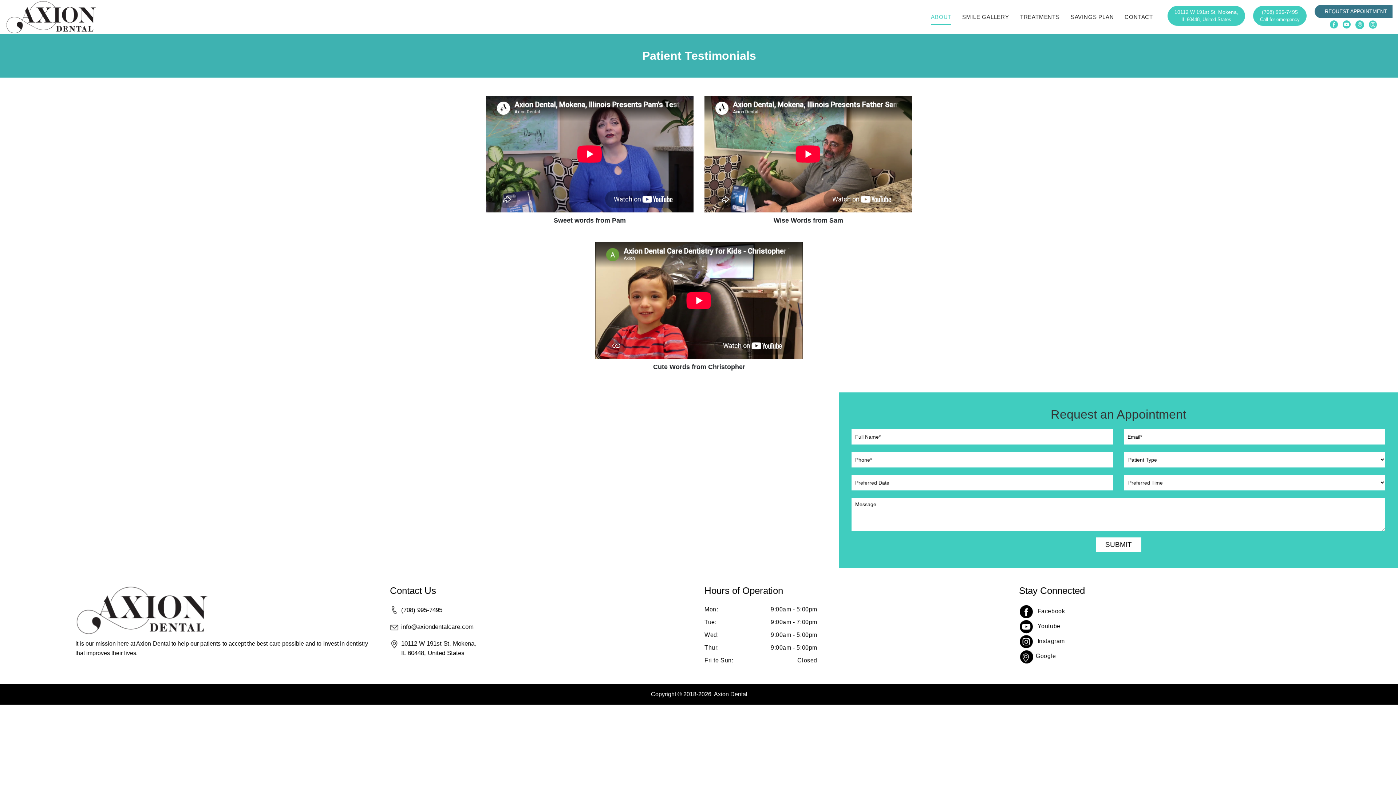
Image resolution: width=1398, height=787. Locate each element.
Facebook (1051, 611)
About (941, 17)
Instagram (1051, 641)
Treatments (1040, 17)
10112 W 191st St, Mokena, (1206, 15)
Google (1046, 656)
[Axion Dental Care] (50, 17)
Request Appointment (1356, 11)
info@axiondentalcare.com (437, 626)
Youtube (1049, 626)
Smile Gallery (985, 17)
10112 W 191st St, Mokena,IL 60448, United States (438, 648)
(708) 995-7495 (1280, 15)
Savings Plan (1092, 17)
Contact (1139, 17)
